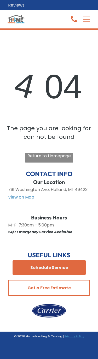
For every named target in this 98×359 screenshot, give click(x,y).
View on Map (21, 197)
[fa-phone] (74, 22)
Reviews (16, 5)
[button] (86, 19)
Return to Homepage (49, 156)
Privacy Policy (74, 336)
